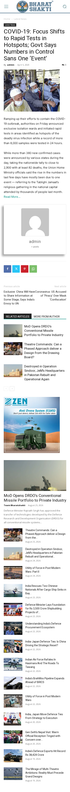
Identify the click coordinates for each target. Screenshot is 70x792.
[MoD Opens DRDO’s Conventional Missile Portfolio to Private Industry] (13, 330)
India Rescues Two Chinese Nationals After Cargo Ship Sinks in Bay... (45, 589)
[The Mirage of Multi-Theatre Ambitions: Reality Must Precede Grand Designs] (13, 773)
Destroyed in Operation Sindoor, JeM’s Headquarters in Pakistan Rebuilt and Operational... (44, 553)
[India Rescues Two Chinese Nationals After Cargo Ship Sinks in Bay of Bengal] (13, 590)
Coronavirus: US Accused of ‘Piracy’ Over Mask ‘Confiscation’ (50, 295)
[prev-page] (6, 388)
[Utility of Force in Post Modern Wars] (13, 701)
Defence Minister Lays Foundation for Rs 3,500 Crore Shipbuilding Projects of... (45, 608)
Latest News (20, 19)
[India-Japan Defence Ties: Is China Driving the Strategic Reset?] (13, 646)
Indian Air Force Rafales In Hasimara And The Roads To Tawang (42, 663)
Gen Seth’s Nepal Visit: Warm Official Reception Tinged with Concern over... (42, 736)
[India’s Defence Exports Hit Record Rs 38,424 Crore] (13, 755)
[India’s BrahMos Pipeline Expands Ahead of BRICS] (13, 683)
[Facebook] (7, 269)
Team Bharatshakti (14, 505)
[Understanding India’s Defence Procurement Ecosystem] (13, 628)
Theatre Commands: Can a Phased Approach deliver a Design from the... (45, 534)
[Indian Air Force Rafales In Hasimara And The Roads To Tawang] (13, 664)
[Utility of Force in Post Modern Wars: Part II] (13, 572)
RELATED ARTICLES (17, 316)
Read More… (12, 196)
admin (10, 64)
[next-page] (12, 388)
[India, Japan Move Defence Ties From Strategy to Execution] (12, 718)
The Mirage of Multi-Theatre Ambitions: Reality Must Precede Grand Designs (44, 773)
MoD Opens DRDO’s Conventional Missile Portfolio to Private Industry (43, 330)
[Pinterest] (24, 269)
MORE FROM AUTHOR (47, 316)
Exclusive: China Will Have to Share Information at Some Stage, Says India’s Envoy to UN (19, 297)
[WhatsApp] (33, 269)
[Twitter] (16, 269)
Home (7, 19)
